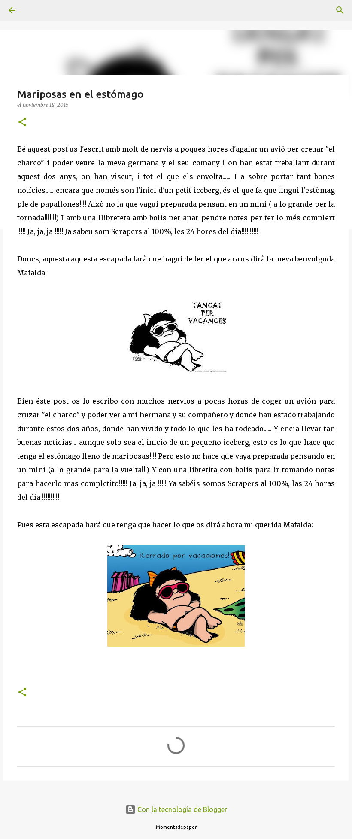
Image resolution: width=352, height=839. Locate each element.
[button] (22, 122)
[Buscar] (36, 10)
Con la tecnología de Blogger (181, 809)
